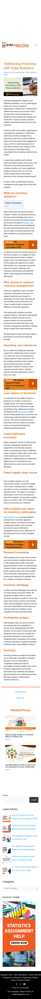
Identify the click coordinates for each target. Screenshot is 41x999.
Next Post (20, 698)
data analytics (23, 412)
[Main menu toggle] (36, 45)
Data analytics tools (11, 517)
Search (5, 795)
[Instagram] (20, 984)
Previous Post (20, 692)
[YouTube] (24, 984)
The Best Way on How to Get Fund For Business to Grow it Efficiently (20, 766)
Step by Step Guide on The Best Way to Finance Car (19, 735)
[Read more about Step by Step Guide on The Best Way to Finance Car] (20, 723)
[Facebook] (16, 984)
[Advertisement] (20, 20)
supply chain (28, 223)
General (7, 72)
